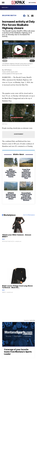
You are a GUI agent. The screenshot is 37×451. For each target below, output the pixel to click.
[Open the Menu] (3, 2)
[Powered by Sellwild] (32, 320)
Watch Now (32, 2)
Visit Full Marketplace (29, 215)
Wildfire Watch (9, 15)
